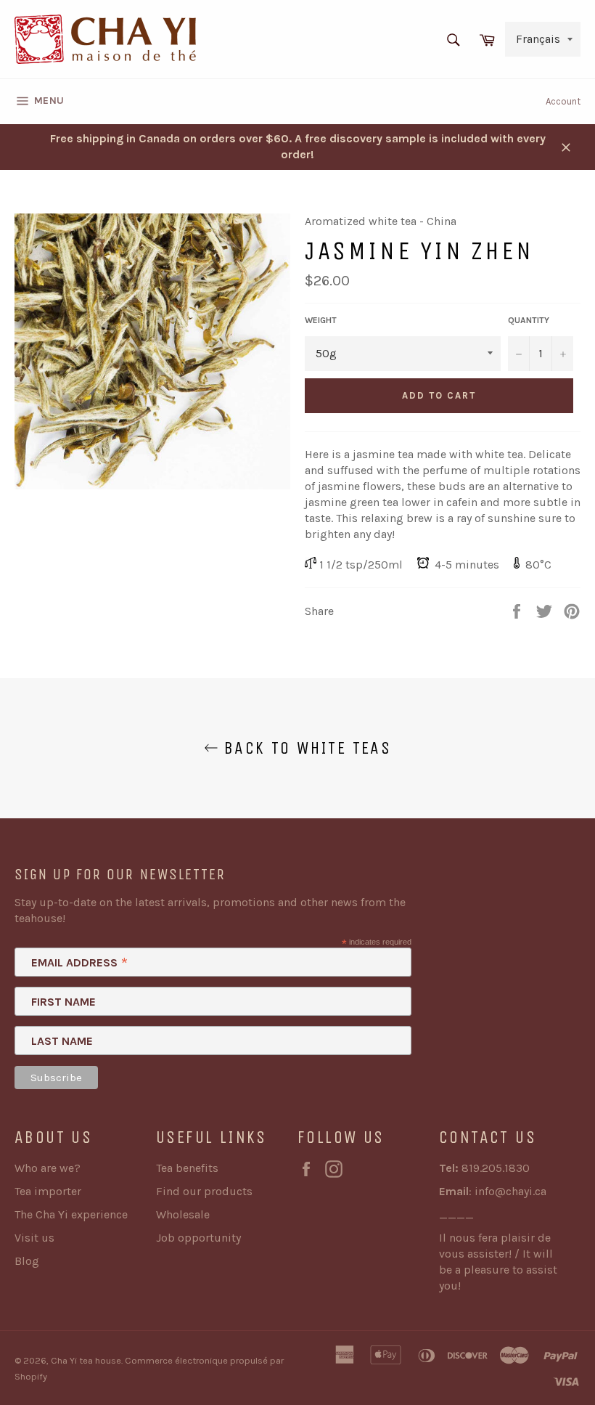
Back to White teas (305, 748)
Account (563, 101)
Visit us (34, 1238)
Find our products (204, 1191)
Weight (321, 320)
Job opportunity (198, 1238)
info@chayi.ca (510, 1191)
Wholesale (183, 1214)
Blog (27, 1261)
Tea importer (48, 1191)
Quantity (528, 320)
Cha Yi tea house (86, 1360)
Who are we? (48, 1168)
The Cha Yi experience (71, 1214)
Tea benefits (187, 1168)
